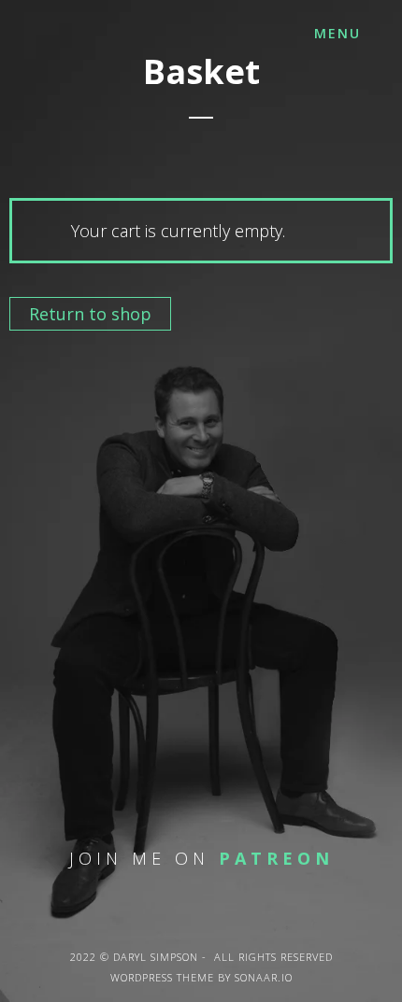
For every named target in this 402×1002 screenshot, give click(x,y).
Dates (84, 265)
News (80, 323)
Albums (104, 207)
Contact (115, 381)
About (91, 149)
